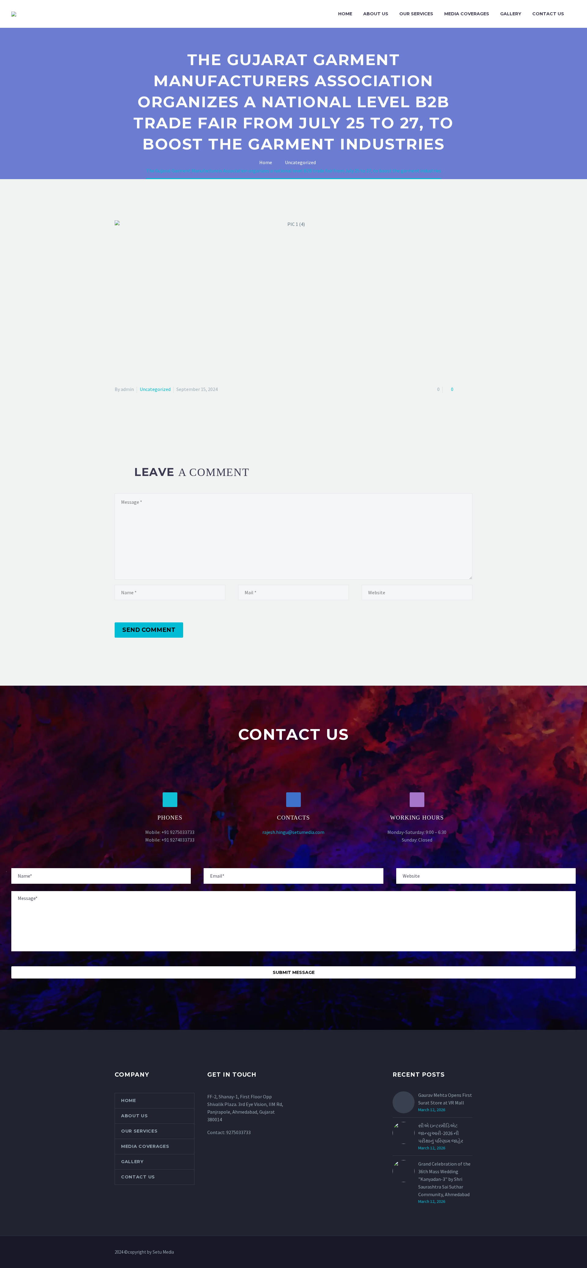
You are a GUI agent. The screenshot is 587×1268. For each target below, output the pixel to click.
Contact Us (548, 14)
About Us (375, 14)
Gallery (510, 14)
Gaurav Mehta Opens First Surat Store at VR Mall (445, 1099)
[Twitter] (127, 428)
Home (345, 14)
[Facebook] (118, 428)
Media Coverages (466, 14)
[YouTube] (470, 1252)
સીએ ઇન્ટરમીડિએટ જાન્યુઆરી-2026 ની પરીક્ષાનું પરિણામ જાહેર (440, 1133)
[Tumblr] (145, 428)
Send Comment (148, 629)
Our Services (416, 14)
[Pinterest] (136, 428)
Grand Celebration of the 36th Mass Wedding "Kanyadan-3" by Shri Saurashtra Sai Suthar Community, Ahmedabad (444, 1179)
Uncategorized (155, 389)
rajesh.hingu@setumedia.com (293, 832)
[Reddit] (163, 428)
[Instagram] (462, 1252)
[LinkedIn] (154, 428)
